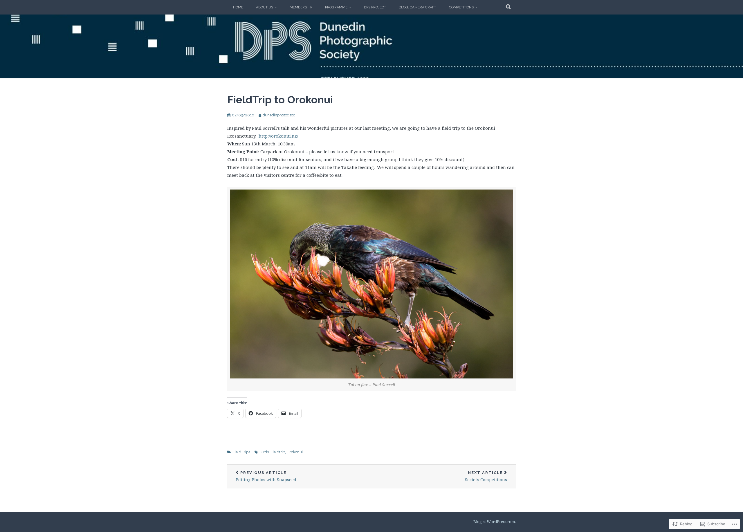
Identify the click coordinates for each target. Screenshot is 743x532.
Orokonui (295, 452)
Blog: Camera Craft (417, 7)
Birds (264, 452)
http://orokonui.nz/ (278, 136)
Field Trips (241, 452)
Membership (301, 7)
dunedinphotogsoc (279, 115)
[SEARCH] (509, 7)
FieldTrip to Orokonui (280, 99)
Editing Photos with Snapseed (266, 476)
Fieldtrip (277, 452)
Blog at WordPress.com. (494, 521)
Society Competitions (486, 476)
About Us (264, 7)
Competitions (461, 7)
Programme (336, 7)
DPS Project (375, 7)
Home (238, 7)
